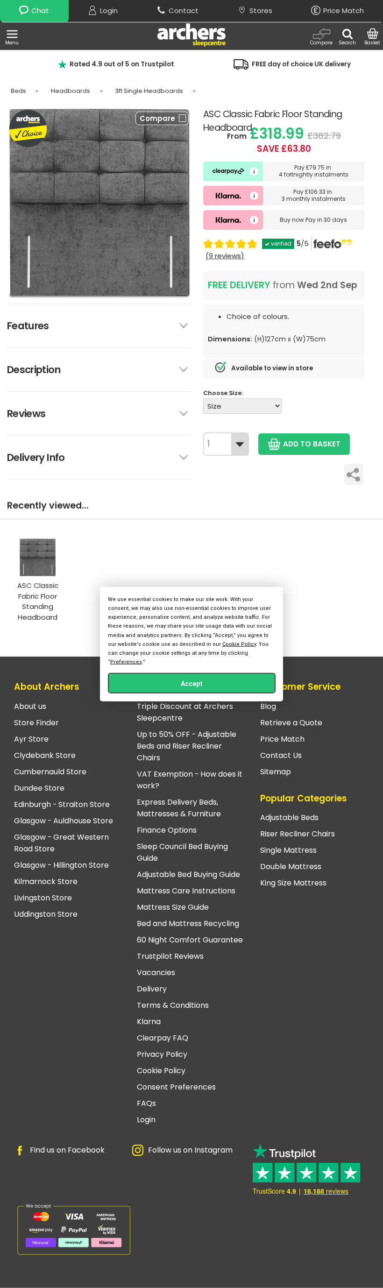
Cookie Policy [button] (239, 644)
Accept (192, 683)
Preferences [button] (126, 662)
